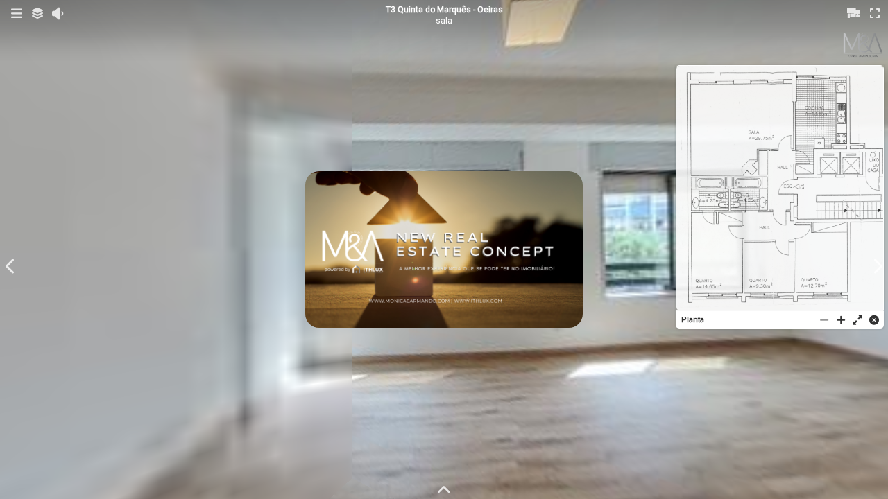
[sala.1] (444, 249)
